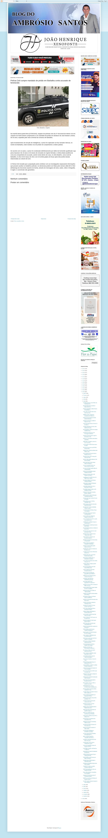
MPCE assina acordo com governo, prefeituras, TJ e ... (90, 698)
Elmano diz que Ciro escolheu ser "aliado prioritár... (89, 591)
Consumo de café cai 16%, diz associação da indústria (89, 433)
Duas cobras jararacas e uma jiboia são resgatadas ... (89, 773)
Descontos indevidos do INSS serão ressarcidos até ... (90, 671)
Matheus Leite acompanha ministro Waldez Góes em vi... (89, 707)
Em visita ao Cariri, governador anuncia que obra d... (89, 650)
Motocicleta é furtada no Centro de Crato (89, 659)
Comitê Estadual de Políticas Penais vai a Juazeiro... (90, 510)
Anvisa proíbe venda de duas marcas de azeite (90, 445)
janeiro (84, 393)
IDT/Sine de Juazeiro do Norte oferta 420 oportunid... (90, 540)
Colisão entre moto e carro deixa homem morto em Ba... (89, 555)
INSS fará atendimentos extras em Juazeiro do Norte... (89, 770)
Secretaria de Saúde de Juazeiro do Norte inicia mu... (89, 725)
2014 (83, 370)
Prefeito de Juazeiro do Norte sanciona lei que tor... (88, 704)
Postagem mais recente (15, 218)
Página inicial (43, 218)
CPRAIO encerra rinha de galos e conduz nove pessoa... (89, 576)
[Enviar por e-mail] (19, 174)
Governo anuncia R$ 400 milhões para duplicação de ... (89, 734)
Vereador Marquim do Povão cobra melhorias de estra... (89, 427)
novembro (85, 794)
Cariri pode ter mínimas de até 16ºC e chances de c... (90, 716)
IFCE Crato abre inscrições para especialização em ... (89, 624)
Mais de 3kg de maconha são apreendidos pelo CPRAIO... (89, 573)
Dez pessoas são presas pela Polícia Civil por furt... (90, 448)
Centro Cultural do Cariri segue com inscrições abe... (90, 618)
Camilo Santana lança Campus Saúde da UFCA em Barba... (90, 588)
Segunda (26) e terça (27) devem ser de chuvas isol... (90, 549)
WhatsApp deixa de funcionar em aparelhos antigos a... (89, 710)
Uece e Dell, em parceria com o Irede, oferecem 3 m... (90, 561)
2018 (83, 378)
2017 (83, 376)
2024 (83, 389)
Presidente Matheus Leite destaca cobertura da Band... (89, 480)
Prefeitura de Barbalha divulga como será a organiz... (90, 764)
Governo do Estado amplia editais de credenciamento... (90, 469)
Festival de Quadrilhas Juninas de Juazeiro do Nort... (89, 746)
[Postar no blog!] (21, 174)
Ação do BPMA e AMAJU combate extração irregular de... (90, 665)
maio (84, 401)
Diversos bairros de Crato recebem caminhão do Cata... (89, 689)
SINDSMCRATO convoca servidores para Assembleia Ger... (90, 686)
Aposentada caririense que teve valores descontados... (89, 656)
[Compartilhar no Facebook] (24, 174)
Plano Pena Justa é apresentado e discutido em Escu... (89, 680)
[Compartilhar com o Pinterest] (25, 174)
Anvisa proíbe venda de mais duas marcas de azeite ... (89, 615)
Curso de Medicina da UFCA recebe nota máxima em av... (90, 519)
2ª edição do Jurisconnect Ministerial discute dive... (90, 552)
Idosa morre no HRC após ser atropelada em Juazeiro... (88, 558)
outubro (85, 792)
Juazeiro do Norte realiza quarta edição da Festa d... (89, 546)
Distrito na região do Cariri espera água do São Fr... (89, 621)
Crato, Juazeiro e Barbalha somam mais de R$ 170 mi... (89, 653)
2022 (83, 385)
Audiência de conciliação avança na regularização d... (89, 522)
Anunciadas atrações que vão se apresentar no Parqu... (89, 486)
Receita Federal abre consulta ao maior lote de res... (89, 406)
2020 (83, 382)
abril (84, 399)
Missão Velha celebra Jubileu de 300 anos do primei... (90, 460)
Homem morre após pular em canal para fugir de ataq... (89, 531)
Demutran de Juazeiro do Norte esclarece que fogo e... (89, 606)
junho (84, 784)
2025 (83, 391)
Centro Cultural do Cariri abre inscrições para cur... (88, 570)
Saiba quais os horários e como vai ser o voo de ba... (89, 442)
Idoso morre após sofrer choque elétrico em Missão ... (89, 463)
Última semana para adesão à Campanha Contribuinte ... (88, 543)
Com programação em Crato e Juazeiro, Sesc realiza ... (88, 644)
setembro (85, 790)
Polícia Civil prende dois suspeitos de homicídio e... (90, 627)
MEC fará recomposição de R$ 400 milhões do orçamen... (89, 638)
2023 (83, 387)
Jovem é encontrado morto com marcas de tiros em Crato (89, 466)
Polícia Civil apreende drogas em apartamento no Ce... (89, 662)
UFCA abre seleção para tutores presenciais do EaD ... (89, 609)
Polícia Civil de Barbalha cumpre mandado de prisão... (89, 472)
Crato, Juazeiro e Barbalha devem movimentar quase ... (89, 635)
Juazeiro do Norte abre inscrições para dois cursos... (90, 600)
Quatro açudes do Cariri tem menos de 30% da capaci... (89, 632)
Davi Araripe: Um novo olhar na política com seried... (89, 683)
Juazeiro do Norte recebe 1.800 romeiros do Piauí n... (89, 475)
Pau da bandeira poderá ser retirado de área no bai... (90, 528)
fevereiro (85, 395)
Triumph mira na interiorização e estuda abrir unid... (89, 761)
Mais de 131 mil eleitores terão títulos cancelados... (90, 439)
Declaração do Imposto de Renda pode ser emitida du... (89, 597)
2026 (83, 798)
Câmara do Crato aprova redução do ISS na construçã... (90, 674)
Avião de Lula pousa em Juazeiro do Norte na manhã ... (90, 668)
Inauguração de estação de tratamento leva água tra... (90, 752)
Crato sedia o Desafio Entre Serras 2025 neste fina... (89, 412)
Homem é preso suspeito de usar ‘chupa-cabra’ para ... (89, 534)
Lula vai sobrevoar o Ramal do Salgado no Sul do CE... (89, 516)
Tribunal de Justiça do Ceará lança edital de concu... (89, 722)
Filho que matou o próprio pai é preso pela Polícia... (90, 525)
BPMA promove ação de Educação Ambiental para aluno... (89, 495)
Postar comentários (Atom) (19, 221)
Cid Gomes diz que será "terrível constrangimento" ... (89, 513)
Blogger (59, 827)
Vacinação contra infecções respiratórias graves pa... (88, 579)
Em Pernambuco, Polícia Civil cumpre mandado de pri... (90, 430)
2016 (83, 374)
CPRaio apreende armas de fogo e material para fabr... (89, 755)
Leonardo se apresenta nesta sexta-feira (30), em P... (89, 740)
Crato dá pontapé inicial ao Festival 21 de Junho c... (90, 424)
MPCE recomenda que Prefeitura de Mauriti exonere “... (90, 778)
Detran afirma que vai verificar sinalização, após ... (89, 501)
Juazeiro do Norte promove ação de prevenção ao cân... (89, 436)
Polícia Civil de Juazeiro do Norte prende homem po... (89, 418)
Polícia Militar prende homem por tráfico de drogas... (89, 758)
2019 (83, 380)
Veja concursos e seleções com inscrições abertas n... (89, 537)
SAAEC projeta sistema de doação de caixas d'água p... (90, 781)
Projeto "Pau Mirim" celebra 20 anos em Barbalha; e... (90, 409)
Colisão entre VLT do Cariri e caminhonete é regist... (88, 743)
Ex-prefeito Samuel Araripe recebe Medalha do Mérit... (89, 489)
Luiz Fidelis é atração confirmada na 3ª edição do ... (90, 749)
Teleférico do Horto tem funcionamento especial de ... (89, 647)
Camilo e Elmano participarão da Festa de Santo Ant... (89, 612)
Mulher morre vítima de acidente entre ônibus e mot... (90, 451)
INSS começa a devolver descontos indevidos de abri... (89, 504)
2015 (83, 372)
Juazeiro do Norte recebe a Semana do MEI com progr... (90, 585)
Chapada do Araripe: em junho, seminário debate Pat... (89, 767)
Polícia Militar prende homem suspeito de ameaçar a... (88, 629)
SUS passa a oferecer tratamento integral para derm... (89, 641)
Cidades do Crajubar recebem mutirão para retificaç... (90, 594)
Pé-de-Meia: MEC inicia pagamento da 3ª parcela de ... (89, 582)
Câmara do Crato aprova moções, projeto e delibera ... (89, 492)
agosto (84, 788)
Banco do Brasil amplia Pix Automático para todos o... (88, 737)
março (84, 397)
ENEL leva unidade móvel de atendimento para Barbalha (88, 713)
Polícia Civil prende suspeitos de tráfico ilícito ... (89, 728)
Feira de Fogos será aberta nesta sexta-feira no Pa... (89, 719)
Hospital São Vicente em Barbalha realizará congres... (89, 507)
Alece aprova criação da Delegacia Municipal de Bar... (89, 483)
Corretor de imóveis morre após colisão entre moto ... (89, 701)
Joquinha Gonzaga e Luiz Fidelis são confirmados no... (90, 403)
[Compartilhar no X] (22, 174)
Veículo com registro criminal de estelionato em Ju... (89, 603)
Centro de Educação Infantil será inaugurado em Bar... (89, 695)
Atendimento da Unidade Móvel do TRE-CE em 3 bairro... (89, 478)
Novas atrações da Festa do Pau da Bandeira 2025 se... (89, 454)
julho (84, 786)
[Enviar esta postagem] (17, 173)
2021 (83, 384)
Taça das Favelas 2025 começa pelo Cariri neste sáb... (89, 457)
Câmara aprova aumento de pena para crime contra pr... (90, 677)
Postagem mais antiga (72, 218)
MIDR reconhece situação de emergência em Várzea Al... (89, 415)
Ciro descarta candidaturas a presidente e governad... (88, 731)
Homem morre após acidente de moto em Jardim (90, 498)
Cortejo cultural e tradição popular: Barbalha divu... (89, 564)
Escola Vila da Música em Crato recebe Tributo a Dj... (89, 567)
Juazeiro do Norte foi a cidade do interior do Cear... (89, 421)
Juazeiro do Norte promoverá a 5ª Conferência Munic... (89, 776)
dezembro (85, 796)
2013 (83, 368)
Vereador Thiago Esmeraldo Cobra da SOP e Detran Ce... (90, 692)
